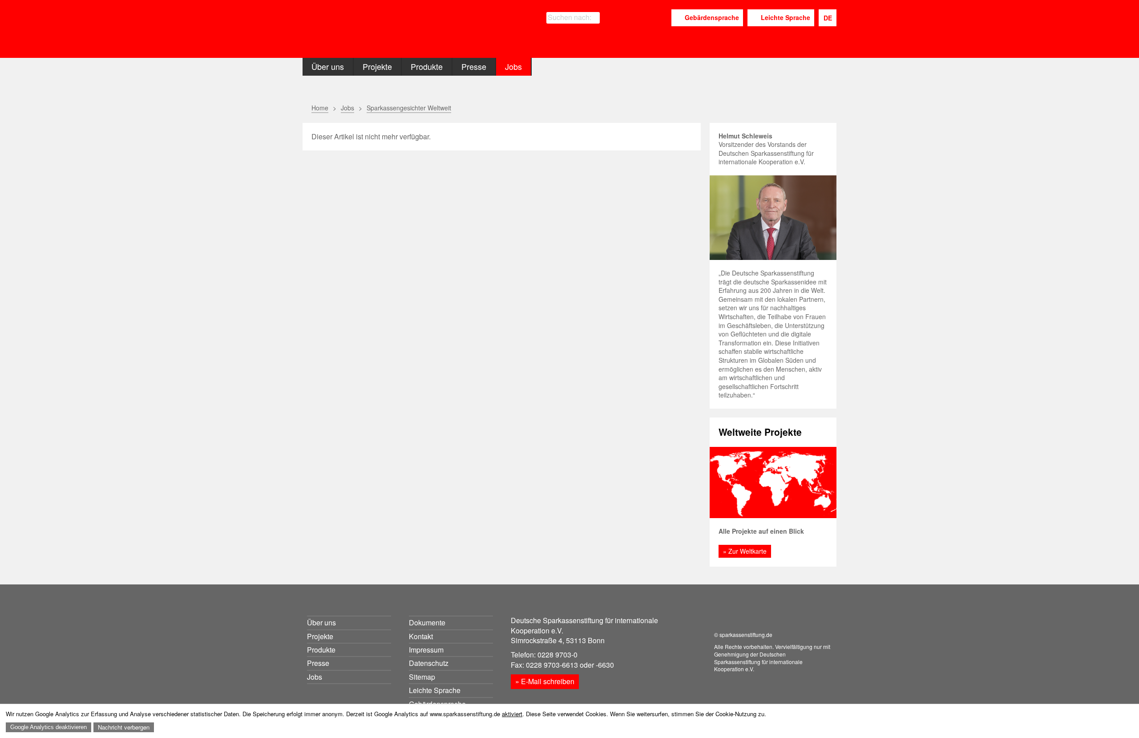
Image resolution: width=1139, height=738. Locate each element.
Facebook (627, 18)
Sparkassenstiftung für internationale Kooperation (388, 30)
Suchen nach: (569, 17)
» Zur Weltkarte (745, 551)
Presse (473, 66)
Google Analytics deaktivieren (48, 727)
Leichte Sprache (785, 17)
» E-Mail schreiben (544, 681)
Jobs (513, 66)
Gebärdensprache (712, 17)
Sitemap (422, 677)
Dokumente (427, 622)
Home (319, 107)
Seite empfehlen (664, 108)
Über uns (327, 66)
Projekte (377, 66)
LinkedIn (641, 18)
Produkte (427, 66)
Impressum (426, 650)
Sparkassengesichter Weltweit (409, 107)
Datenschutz (428, 663)
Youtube (661, 18)
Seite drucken (641, 108)
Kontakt (421, 636)
